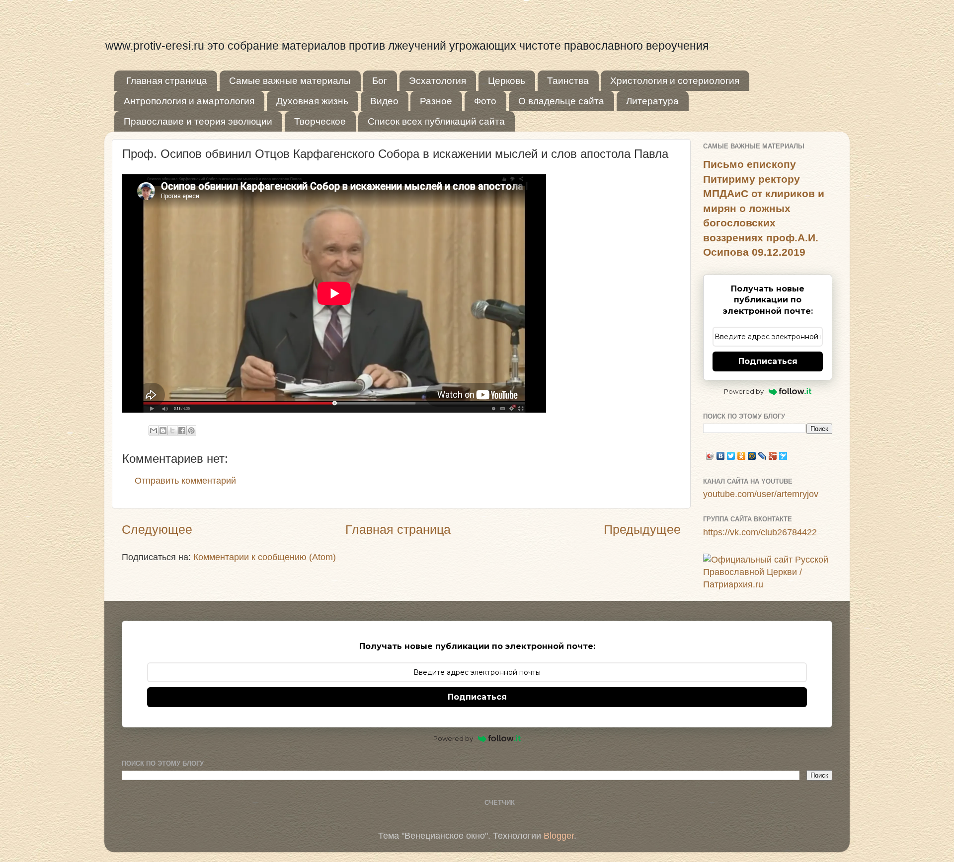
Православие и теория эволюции (198, 121)
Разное (436, 101)
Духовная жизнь (312, 101)
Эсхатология (437, 80)
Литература (652, 101)
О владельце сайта (561, 101)
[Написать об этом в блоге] (163, 430)
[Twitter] (731, 455)
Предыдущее (642, 529)
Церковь (506, 80)
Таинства (568, 80)
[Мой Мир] (752, 455)
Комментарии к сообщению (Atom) (264, 557)
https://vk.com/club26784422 (760, 532)
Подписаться (767, 361)
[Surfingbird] (783, 455)
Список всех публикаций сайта (436, 121)
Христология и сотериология (674, 80)
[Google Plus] (773, 455)
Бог (379, 80)
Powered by (744, 391)
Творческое (320, 121)
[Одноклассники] (741, 455)
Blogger (559, 836)
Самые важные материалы (290, 80)
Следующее (157, 529)
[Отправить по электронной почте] (154, 430)
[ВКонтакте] (721, 455)
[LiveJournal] (762, 455)
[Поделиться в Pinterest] (191, 430)
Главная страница (166, 80)
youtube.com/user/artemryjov (760, 494)
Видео (384, 101)
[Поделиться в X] (172, 430)
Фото (485, 101)
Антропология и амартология (189, 101)
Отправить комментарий (185, 481)
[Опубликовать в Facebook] (182, 430)
